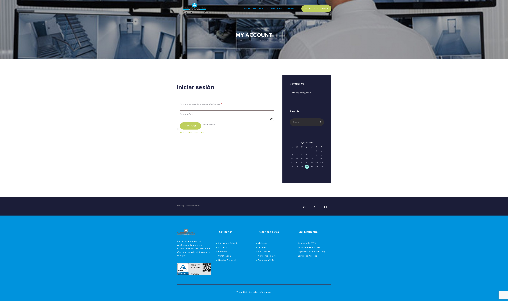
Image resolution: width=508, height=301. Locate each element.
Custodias (263, 247)
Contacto (222, 251)
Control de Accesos (307, 256)
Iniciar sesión (190, 126)
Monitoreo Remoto (267, 256)
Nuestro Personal (227, 260)
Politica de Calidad (227, 243)
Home (241, 40)
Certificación (224, 256)
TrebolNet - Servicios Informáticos (253, 292)
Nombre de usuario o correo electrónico (206, 104)
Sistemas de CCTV (307, 243)
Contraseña (191, 114)
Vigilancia (262, 243)
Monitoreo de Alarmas (309, 247)
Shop (251, 40)
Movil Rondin (264, 251)
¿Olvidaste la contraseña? (192, 132)
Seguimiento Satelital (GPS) (311, 251)
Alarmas (222, 247)
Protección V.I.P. (266, 260)
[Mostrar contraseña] (271, 118)
